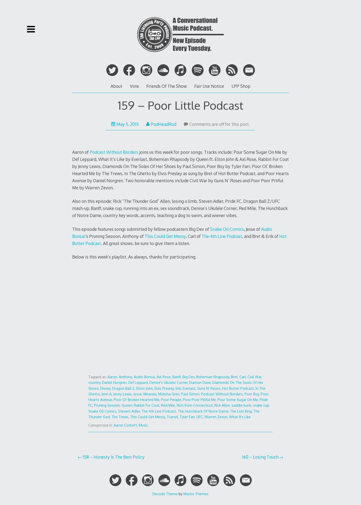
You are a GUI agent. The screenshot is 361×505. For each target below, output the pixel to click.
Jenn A (106, 394)
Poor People (171, 400)
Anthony (125, 377)
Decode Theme (165, 494)
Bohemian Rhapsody (212, 377)
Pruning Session (107, 405)
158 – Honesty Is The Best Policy (114, 457)
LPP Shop (241, 86)
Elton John (144, 388)
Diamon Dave (200, 382)
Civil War (254, 377)
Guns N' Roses (208, 388)
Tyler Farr (187, 417)
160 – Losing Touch (260, 457)
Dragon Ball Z (123, 388)
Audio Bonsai (144, 377)
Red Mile (168, 405)
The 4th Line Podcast (222, 236)
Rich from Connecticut (195, 405)
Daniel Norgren (114, 382)
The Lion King (241, 411)
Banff (176, 377)
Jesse (137, 394)
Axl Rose (164, 377)
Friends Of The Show (166, 86)
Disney (105, 388)
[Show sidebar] (31, 29)
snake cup (261, 405)
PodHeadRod (163, 124)
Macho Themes (195, 494)
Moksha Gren (168, 394)
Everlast (189, 388)
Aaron (112, 377)
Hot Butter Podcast (238, 388)
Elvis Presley (164, 388)
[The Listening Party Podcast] (180, 55)
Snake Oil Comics (227, 229)
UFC (199, 417)
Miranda (149, 394)
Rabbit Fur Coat (146, 405)
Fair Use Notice (209, 86)
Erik (178, 388)
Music (143, 425)
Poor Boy (251, 394)
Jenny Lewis (122, 394)
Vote (134, 86)
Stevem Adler (129, 411)
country (94, 382)
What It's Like (240, 417)
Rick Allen (222, 405)
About (116, 86)
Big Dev (188, 377)
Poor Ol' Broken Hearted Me (136, 400)
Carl (242, 377)
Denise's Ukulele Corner (168, 382)
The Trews (119, 417)
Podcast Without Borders (114, 152)
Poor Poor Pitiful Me (199, 400)
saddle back (241, 405)
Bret (234, 377)
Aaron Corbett (125, 425)
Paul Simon (190, 394)
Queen (127, 405)
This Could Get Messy (165, 236)
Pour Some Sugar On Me (238, 400)
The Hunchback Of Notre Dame (203, 411)
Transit (172, 417)
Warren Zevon (216, 417)
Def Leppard (138, 382)
